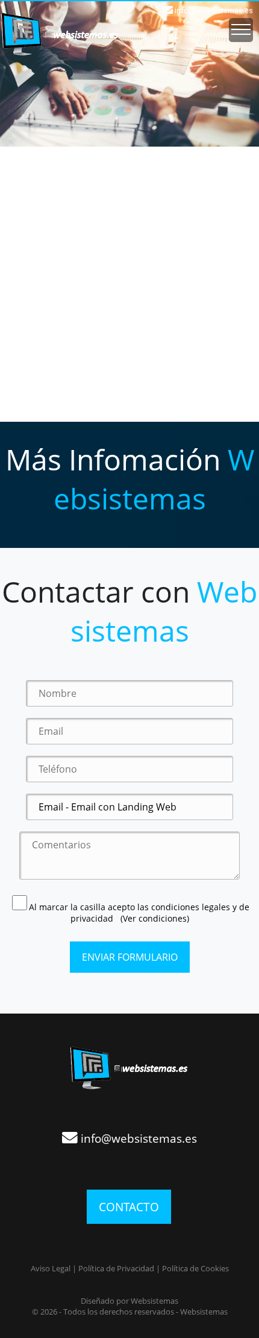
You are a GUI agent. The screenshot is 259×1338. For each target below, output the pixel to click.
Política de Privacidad (116, 1268)
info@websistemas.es (214, 10)
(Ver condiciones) (154, 918)
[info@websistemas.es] (129, 1113)
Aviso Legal (50, 1268)
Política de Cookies (195, 1268)
